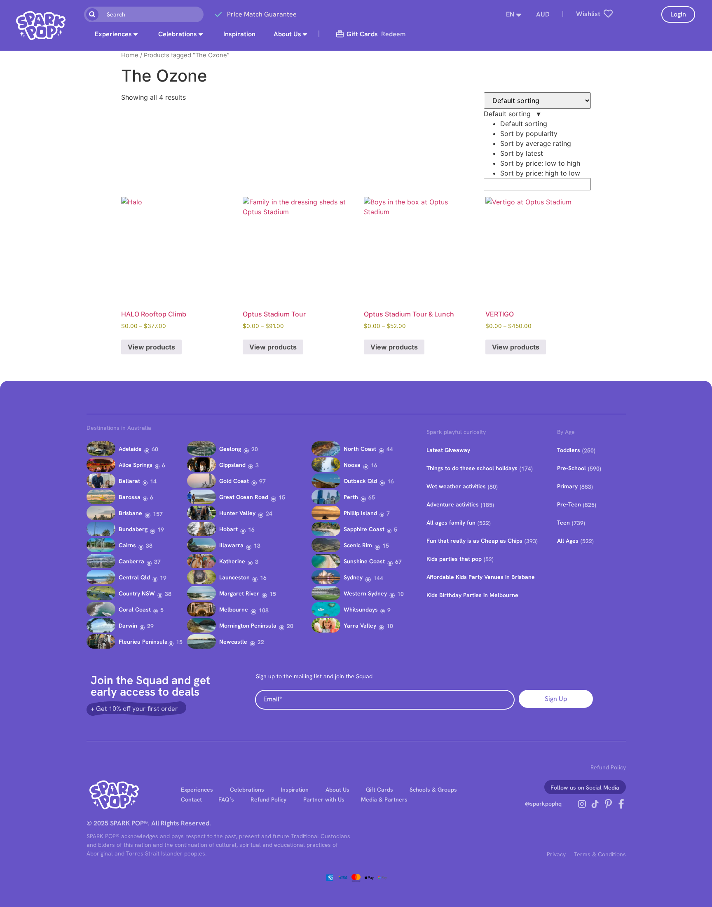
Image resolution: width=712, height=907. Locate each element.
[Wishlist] (608, 13)
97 (262, 481)
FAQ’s (226, 799)
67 (398, 561)
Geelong (230, 448)
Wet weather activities (456, 486)
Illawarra (231, 545)
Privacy (556, 854)
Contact (191, 799)
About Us (287, 34)
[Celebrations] (200, 34)
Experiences (113, 34)
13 (257, 545)
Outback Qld (360, 481)
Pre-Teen (569, 504)
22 (261, 642)
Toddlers (568, 450)
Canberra (131, 561)
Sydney (353, 577)
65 (371, 497)
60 (155, 449)
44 (389, 449)
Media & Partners (384, 799)
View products (151, 347)
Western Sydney (365, 593)
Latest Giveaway (448, 450)
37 (157, 561)
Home (129, 55)
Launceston (234, 577)
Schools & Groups (433, 789)
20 (254, 449)
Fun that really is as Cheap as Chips (474, 540)
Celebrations (177, 34)
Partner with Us (323, 799)
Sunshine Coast (364, 561)
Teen (563, 522)
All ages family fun (450, 522)
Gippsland (232, 465)
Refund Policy (608, 767)
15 (179, 642)
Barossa (130, 497)
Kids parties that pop (454, 558)
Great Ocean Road (243, 497)
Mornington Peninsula (247, 625)
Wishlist (588, 13)
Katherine (232, 561)
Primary (567, 486)
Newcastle (233, 641)
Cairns (127, 545)
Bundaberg (133, 529)
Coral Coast (135, 609)
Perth (351, 497)
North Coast (360, 448)
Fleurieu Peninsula (143, 641)
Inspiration (239, 34)
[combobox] (144, 14)
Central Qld (134, 577)
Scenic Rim (358, 545)
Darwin (128, 625)
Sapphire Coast (364, 529)
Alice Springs (135, 465)
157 (158, 514)
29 (150, 626)
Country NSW (137, 593)
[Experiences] (135, 34)
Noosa (352, 465)
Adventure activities (452, 504)
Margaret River (239, 593)
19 (160, 529)
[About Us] (305, 34)
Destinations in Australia (119, 427)
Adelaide (130, 448)
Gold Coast (234, 481)
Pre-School (571, 468)
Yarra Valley (360, 625)
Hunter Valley (237, 513)
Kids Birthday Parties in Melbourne (472, 595)
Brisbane (130, 513)
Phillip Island (360, 513)
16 (251, 529)
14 (153, 481)
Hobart (228, 529)
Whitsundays (361, 609)
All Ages (567, 540)
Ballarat (129, 481)
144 (378, 578)
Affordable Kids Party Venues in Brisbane (480, 577)
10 (400, 594)
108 (264, 610)
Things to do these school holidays (472, 468)
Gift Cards (379, 789)
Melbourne (233, 609)
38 (149, 545)
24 (269, 513)
